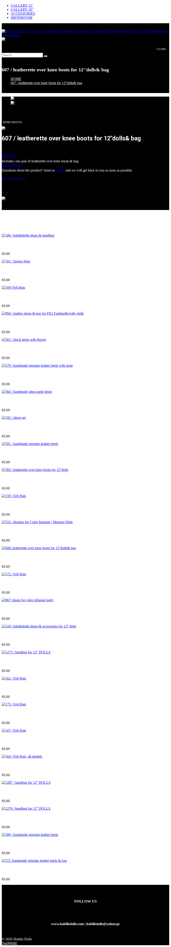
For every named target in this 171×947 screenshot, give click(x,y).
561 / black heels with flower (23, 349)
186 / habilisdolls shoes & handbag (27, 245)
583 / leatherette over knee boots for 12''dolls (35, 479)
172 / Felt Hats (12, 584)
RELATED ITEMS (16, 179)
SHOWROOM (21, 17)
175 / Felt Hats (12, 714)
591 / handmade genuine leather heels (30, 453)
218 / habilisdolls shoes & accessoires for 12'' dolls (39, 636)
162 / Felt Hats (12, 688)
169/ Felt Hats (12, 297)
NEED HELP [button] (12, 165)
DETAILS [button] (9, 156)
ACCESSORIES (23, 13)
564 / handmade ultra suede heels (27, 401)
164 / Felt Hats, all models (21, 766)
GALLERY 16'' (22, 9)
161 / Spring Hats (15, 271)
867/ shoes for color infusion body (27, 610)
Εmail (60, 170)
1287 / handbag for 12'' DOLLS (26, 792)
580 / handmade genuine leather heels (30, 844)
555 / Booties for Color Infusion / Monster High (37, 532)
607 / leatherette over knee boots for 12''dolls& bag (46, 83)
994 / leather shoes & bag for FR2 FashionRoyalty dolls (43, 323)
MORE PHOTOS (12, 122)
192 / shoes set (12, 427)
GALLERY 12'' (22, 5)
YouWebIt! (9, 943)
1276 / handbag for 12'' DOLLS (26, 818)
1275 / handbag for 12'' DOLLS (26, 662)
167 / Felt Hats (12, 740)
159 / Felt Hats (12, 505)
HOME (16, 79)
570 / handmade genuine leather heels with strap (38, 375)
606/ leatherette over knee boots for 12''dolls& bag (39, 557)
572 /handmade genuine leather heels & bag (34, 870)
